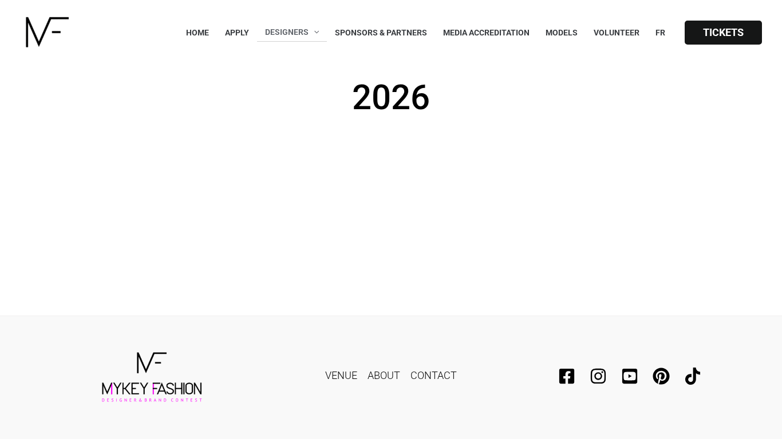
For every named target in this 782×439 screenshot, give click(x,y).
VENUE (341, 375)
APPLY (237, 32)
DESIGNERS (287, 32)
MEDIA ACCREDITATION (486, 32)
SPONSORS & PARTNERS (381, 32)
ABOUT (384, 375)
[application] (314, 32)
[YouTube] (629, 376)
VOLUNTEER (616, 32)
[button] (723, 33)
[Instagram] (598, 376)
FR (660, 32)
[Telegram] (661, 376)
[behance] (692, 376)
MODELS (562, 32)
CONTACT (433, 375)
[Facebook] (566, 376)
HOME (197, 32)
